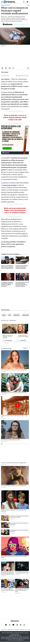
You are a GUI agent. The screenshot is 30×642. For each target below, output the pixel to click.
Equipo (26, 629)
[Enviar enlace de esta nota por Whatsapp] (9, 68)
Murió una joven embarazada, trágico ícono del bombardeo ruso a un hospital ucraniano (15, 210)
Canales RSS (3, 629)
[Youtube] (13, 625)
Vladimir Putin (16, 315)
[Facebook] (6, 625)
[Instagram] (17, 625)
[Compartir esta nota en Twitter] (6, 68)
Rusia (9, 315)
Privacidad (22, 629)
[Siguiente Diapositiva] (28, 332)
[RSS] (20, 625)
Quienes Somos (10, 629)
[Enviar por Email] (13, 68)
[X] (9, 625)
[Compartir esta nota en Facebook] (2, 68)
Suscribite (7, 148)
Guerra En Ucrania (26, 315)
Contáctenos (16, 629)
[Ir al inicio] (9, 1)
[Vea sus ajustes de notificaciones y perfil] (27, 1)
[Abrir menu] (2, 2)
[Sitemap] (24, 625)
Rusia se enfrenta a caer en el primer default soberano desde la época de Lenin (15, 117)
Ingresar (23, 1)
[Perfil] (15, 621)
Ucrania (3, 315)
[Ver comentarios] (28, 5)
